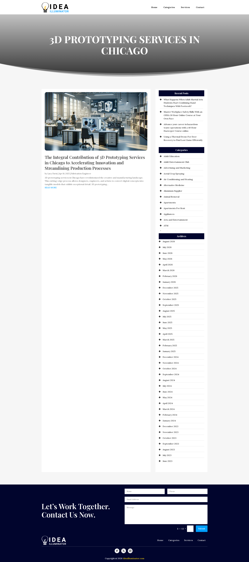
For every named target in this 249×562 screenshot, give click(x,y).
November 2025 (170, 293)
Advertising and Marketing (177, 168)
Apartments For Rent (174, 208)
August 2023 (169, 449)
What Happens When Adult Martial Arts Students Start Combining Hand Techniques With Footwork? (183, 102)
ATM (166, 225)
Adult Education (171, 156)
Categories (169, 7)
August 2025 (169, 311)
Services (185, 7)
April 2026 (168, 264)
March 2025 (168, 339)
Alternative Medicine (174, 185)
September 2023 (171, 443)
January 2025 (169, 351)
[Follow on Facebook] (117, 551)
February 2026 (170, 276)
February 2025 (170, 345)
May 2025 (167, 328)
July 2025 (167, 316)
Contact (200, 7)
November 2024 (171, 363)
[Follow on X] (123, 551)
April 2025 (167, 334)
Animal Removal (171, 196)
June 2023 (167, 461)
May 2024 (167, 397)
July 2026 (167, 247)
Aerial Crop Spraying (174, 173)
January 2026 (169, 282)
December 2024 (170, 357)
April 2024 (168, 403)
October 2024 (170, 368)
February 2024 (170, 414)
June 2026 (167, 253)
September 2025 (171, 305)
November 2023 (170, 432)
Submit (201, 528)
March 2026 (168, 270)
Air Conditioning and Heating (178, 179)
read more (51, 187)
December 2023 (170, 426)
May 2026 (167, 258)
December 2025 (170, 287)
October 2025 (169, 299)
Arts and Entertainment (176, 219)
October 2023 (169, 438)
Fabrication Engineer (81, 173)
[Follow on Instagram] (130, 551)
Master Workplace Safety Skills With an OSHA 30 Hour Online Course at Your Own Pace (183, 115)
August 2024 (169, 380)
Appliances (169, 214)
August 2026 (169, 241)
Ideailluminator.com (133, 558)
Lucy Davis (52, 173)
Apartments (170, 202)
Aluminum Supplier (173, 191)
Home (154, 7)
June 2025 (167, 322)
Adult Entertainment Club (176, 162)
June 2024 (167, 391)
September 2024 (171, 374)
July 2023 (167, 455)
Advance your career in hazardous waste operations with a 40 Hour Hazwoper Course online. (181, 127)
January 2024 (169, 420)
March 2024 (169, 409)
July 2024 (167, 386)
